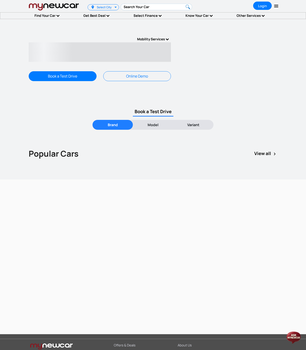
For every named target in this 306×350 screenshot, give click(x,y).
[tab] (113, 125)
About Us (185, 345)
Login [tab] (262, 6)
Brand (113, 124)
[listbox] (116, 7)
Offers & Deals (125, 345)
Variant (193, 124)
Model (153, 124)
